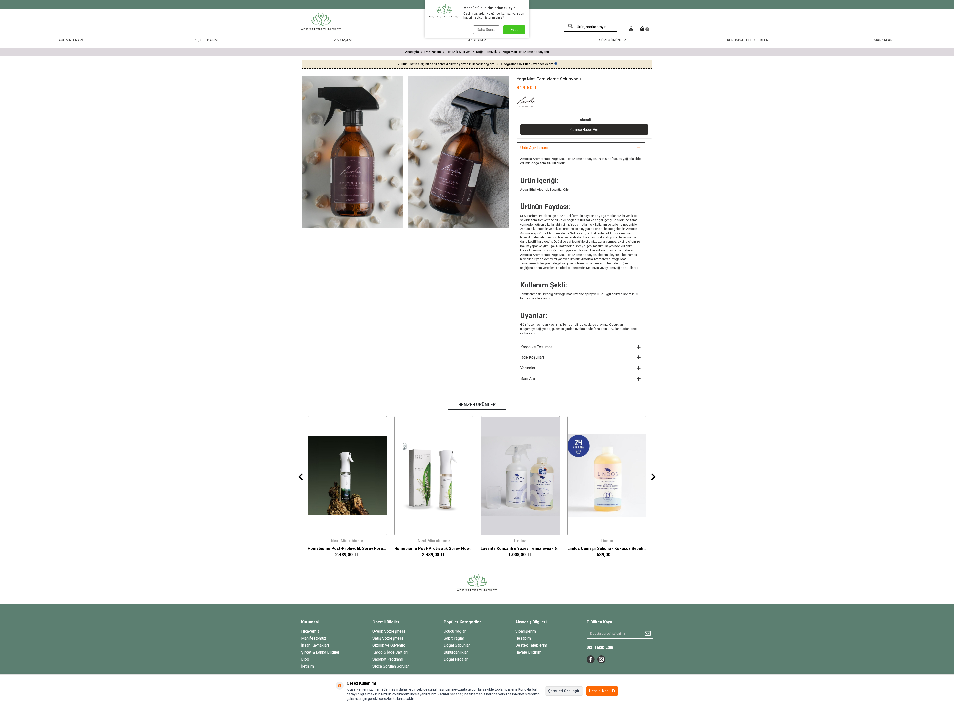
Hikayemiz (310, 631)
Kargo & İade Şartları (390, 652)
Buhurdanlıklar (456, 652)
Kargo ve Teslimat (536, 347)
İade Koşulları (532, 357)
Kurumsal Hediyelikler (747, 40)
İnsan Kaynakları (315, 645)
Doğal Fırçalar (456, 659)
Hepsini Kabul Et (602, 691)
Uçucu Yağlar (455, 631)
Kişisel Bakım (206, 40)
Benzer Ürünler (477, 404)
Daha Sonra (486, 30)
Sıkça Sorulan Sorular (390, 666)
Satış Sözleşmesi (387, 638)
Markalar (883, 40)
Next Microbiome (347, 540)
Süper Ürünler (612, 40)
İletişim (307, 666)
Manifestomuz (313, 638)
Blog (305, 659)
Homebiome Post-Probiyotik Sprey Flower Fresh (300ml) (434, 548)
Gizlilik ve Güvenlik (388, 645)
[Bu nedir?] (555, 63)
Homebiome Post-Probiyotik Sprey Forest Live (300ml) (347, 548)
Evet (514, 30)
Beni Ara (527, 378)
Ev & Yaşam (342, 40)
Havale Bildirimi (528, 652)
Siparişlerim (525, 631)
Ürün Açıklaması (534, 147)
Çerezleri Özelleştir (564, 691)
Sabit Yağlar (454, 638)
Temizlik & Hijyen (458, 52)
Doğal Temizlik (486, 52)
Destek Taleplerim (531, 645)
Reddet (443, 694)
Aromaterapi (70, 40)
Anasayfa (412, 52)
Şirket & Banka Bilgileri (320, 652)
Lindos (520, 540)
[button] (300, 477)
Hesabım (523, 638)
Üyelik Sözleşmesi (388, 631)
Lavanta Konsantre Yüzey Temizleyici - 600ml (520, 548)
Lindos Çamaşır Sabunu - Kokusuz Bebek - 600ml (607, 548)
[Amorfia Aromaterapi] (529, 102)
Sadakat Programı (387, 659)
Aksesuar (477, 40)
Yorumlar (527, 368)
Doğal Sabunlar (457, 645)
